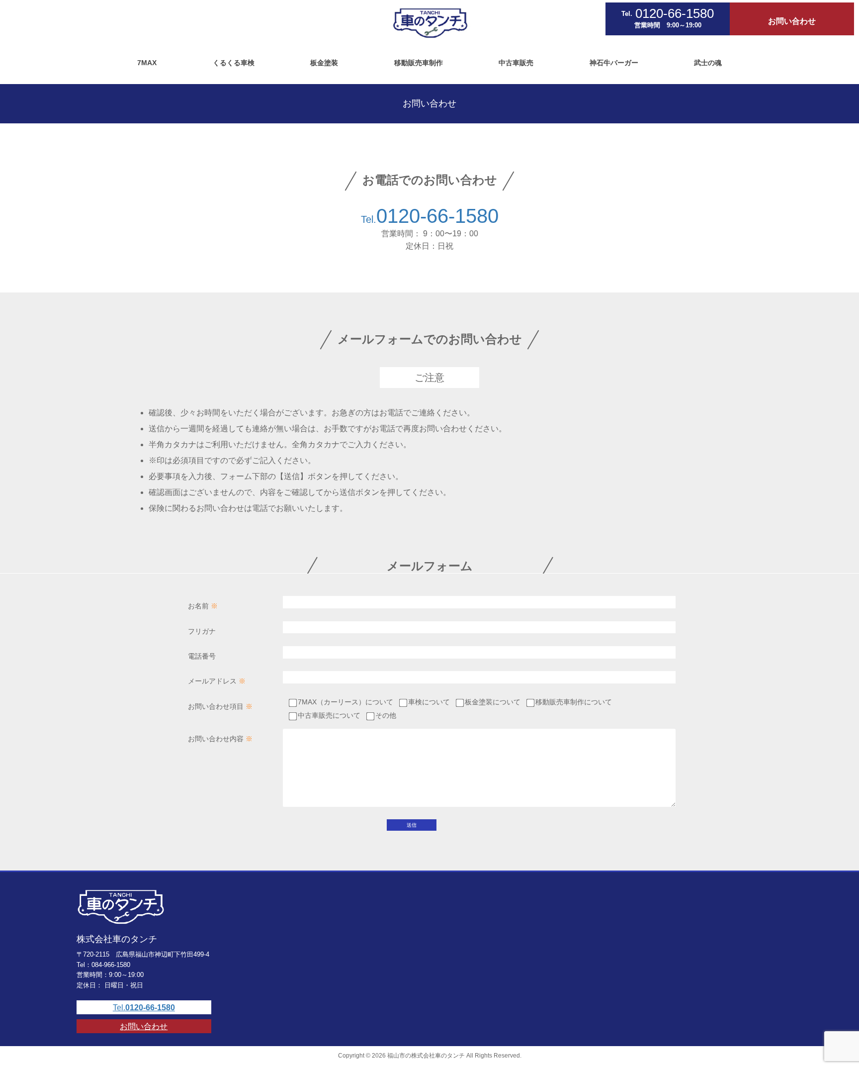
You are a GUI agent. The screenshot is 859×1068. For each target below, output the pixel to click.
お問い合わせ (144, 1026)
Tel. (368, 219)
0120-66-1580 (437, 216)
